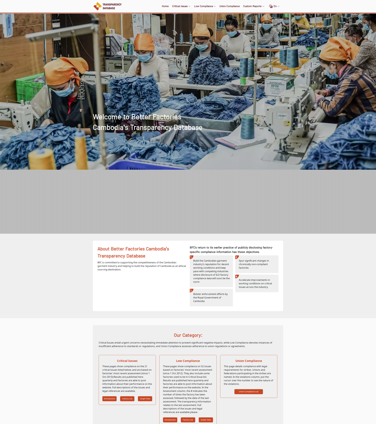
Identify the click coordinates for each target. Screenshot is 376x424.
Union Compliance (229, 6)
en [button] (275, 6)
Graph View (145, 398)
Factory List (127, 398)
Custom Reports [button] (252, 6)
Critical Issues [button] (180, 6)
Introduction (109, 398)
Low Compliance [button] (203, 6)
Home (165, 6)
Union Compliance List (248, 391)
